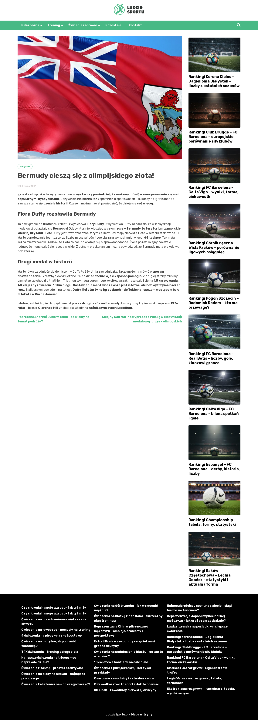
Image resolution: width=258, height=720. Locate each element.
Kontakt (135, 25)
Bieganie (25, 166)
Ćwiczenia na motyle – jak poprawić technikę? (48, 644)
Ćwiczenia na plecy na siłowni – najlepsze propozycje (53, 676)
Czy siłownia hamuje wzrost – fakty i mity (53, 607)
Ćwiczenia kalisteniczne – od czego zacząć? (55, 684)
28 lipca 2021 (27, 186)
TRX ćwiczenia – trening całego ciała (49, 652)
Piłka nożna (30, 25)
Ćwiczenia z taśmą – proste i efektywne (52, 668)
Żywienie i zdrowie (82, 25)
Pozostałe (113, 25)
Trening (54, 25)
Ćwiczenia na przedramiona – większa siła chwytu (53, 621)
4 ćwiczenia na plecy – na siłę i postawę (51, 635)
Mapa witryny (141, 714)
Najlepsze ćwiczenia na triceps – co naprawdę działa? (48, 660)
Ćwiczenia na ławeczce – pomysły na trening (55, 629)
